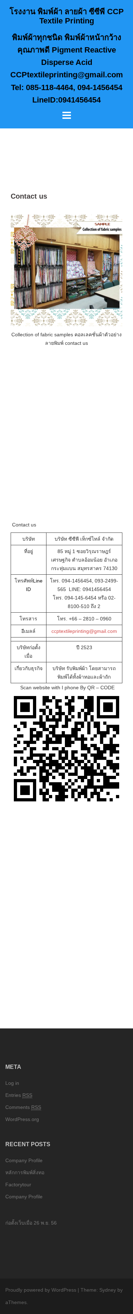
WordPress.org (22, 1119)
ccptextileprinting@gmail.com (84, 631)
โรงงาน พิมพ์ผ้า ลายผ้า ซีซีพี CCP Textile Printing (67, 16)
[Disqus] (66, 909)
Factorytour (18, 1184)
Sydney (107, 1290)
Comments (23, 1107)
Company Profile (24, 1160)
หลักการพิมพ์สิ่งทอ (24, 1172)
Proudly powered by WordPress (40, 1290)
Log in (12, 1083)
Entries (18, 1095)
